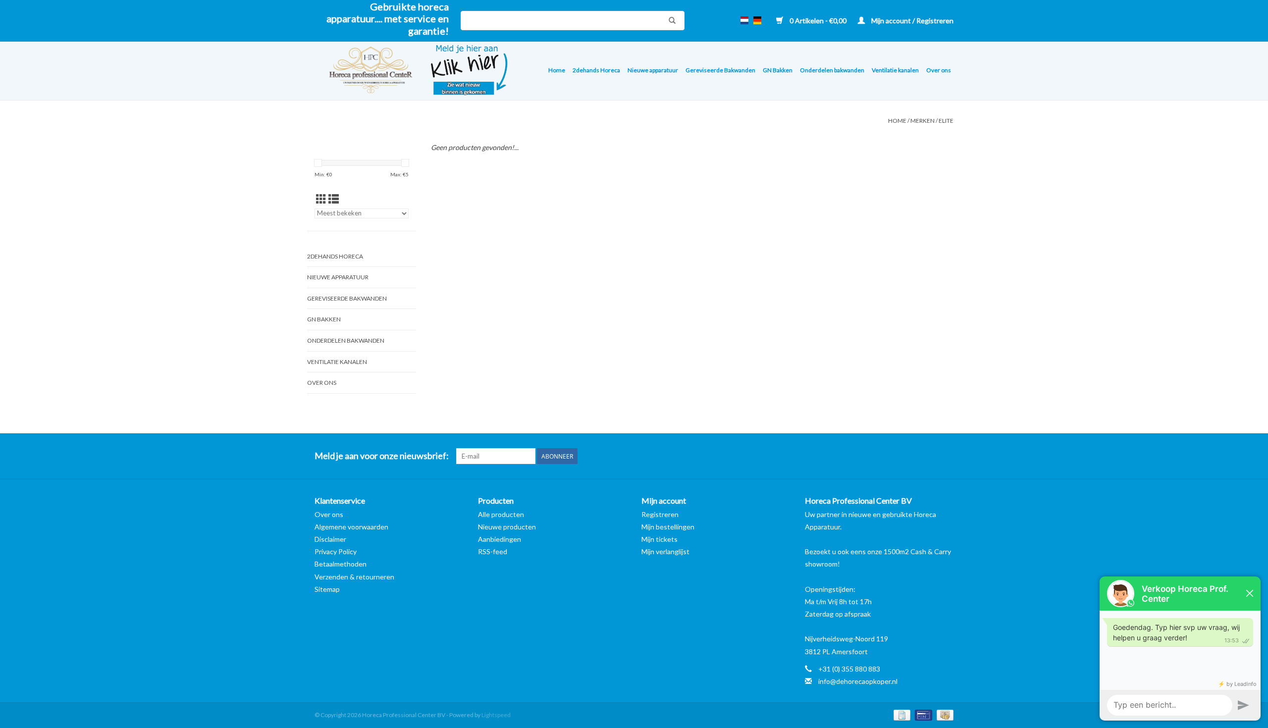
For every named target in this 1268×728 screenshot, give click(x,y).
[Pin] (922, 714)
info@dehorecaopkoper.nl (858, 681)
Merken (922, 120)
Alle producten (501, 514)
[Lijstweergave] (333, 199)
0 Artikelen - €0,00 (818, 20)
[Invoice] (900, 714)
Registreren (660, 514)
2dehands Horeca (596, 70)
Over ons (938, 70)
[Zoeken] (670, 20)
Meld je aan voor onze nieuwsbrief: (382, 456)
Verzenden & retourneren (354, 576)
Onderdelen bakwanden (832, 70)
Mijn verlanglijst (665, 551)
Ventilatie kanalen (895, 70)
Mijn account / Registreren (911, 20)
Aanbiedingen (499, 539)
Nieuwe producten (507, 526)
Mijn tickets (659, 539)
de (757, 20)
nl (744, 20)
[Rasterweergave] (321, 199)
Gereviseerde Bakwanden (720, 70)
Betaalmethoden (341, 564)
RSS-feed (492, 551)
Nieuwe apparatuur (653, 70)
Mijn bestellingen (667, 526)
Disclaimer (330, 539)
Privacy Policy (336, 551)
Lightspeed (496, 715)
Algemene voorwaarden (351, 526)
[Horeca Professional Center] (364, 71)
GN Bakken (777, 70)
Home (556, 70)
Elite (946, 120)
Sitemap (327, 589)
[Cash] (943, 714)
